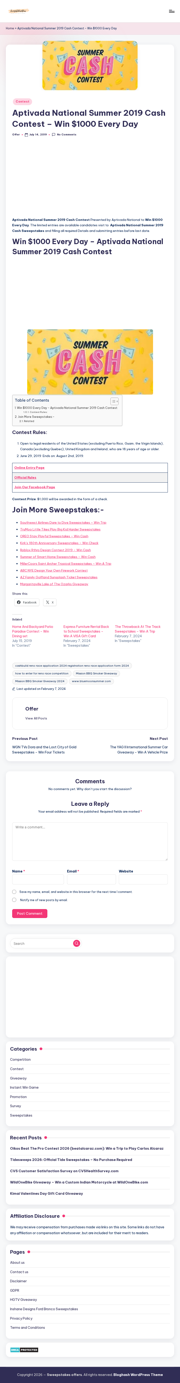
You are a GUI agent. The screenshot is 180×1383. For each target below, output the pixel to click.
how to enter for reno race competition (41, 673)
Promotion (18, 1097)
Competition (20, 1059)
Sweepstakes (21, 1115)
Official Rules (25, 477)
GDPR (14, 1290)
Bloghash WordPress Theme (138, 1375)
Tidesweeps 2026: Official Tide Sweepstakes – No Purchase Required (71, 1160)
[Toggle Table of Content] (112, 401)
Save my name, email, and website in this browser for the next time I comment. (76, 892)
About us (17, 1262)
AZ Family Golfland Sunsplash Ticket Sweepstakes (59, 577)
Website (126, 871)
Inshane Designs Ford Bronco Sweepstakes (44, 1309)
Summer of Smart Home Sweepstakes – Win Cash (58, 557)
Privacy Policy (21, 1318)
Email (73, 871)
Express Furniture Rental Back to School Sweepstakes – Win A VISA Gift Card (86, 631)
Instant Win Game (24, 1087)
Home (10, 28)
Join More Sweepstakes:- (36, 417)
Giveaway (18, 1078)
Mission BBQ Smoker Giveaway (96, 673)
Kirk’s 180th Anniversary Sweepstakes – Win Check (59, 543)
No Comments (66, 134)
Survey (15, 1106)
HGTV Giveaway (23, 1300)
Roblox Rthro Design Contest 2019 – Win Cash (55, 550)
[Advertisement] (90, 179)
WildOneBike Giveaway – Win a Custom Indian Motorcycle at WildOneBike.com (79, 1182)
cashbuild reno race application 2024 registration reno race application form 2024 (72, 665)
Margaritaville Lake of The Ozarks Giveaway (54, 584)
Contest (22, 101)
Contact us (19, 1272)
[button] (36, 718)
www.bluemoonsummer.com (91, 681)
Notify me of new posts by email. (44, 900)
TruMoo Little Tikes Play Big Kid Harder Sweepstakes (60, 529)
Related (29, 421)
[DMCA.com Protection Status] (24, 1350)
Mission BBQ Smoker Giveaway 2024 (39, 681)
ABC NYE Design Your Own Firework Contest (54, 570)
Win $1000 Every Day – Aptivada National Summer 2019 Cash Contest (67, 408)
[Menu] (171, 11)
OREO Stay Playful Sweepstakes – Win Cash (54, 536)
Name (18, 871)
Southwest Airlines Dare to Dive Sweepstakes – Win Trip (63, 522)
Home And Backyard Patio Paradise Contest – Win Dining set (32, 631)
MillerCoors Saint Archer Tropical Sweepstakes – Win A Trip (65, 563)
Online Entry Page (29, 467)
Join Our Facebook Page (34, 487)
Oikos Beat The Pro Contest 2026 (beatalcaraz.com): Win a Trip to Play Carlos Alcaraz (87, 1148)
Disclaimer (18, 1281)
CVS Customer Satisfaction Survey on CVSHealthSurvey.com (64, 1171)
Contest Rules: (39, 412)
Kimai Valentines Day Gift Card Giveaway (46, 1193)
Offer (31, 709)
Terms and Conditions (27, 1327)
